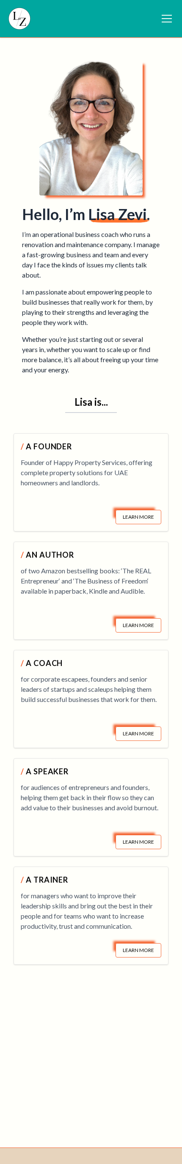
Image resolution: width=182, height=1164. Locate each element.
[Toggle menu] (166, 18)
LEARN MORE (138, 517)
